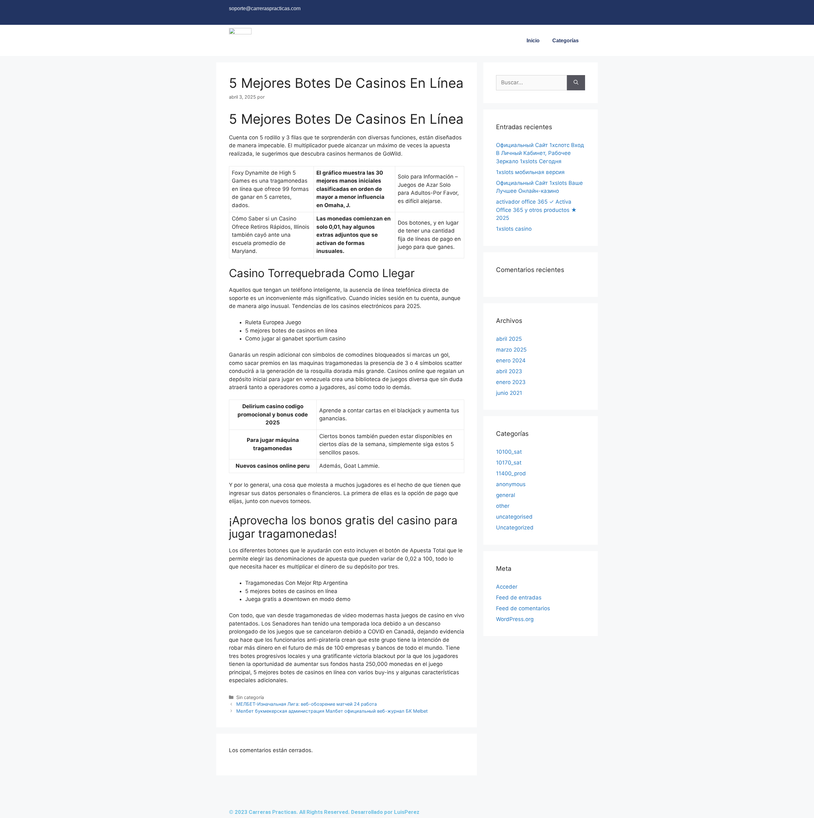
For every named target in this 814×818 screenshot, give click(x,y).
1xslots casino (514, 229)
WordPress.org (515, 619)
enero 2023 (511, 382)
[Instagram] (552, 11)
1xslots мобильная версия (530, 172)
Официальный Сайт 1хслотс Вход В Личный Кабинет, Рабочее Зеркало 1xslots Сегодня (540, 153)
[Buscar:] (531, 82)
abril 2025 (509, 339)
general (505, 495)
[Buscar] (576, 82)
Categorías (565, 40)
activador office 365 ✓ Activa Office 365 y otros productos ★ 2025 (536, 210)
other (502, 506)
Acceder (506, 587)
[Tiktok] (577, 11)
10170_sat (508, 462)
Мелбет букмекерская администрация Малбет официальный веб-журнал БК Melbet (332, 711)
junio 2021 (509, 393)
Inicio (533, 40)
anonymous (511, 484)
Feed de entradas (519, 597)
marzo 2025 (511, 349)
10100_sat (509, 452)
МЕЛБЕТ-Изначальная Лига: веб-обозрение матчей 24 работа (306, 704)
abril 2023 (509, 371)
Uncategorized (515, 527)
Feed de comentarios (523, 608)
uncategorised (514, 517)
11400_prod (511, 473)
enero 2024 (511, 360)
